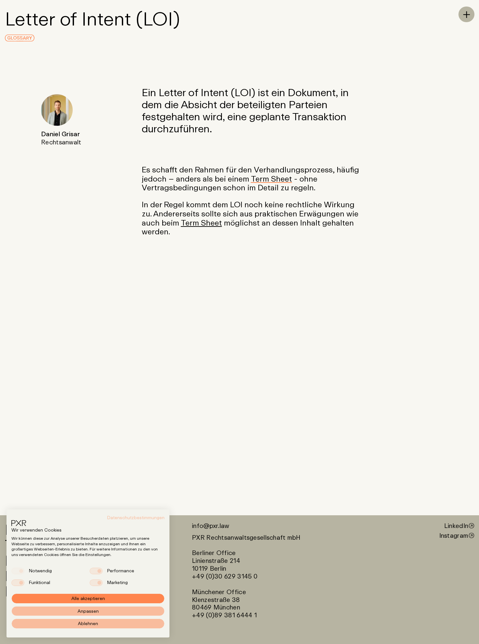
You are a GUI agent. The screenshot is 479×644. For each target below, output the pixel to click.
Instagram (454, 535)
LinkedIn (456, 526)
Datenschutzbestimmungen (136, 517)
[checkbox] (17, 571)
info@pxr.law (210, 526)
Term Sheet (271, 178)
